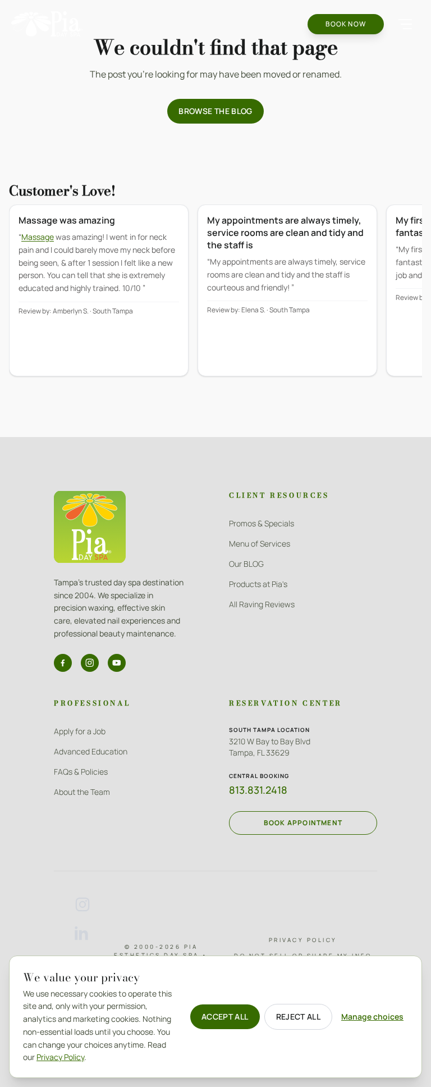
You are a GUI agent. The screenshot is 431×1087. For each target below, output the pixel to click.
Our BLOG (246, 563)
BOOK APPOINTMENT (303, 822)
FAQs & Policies (81, 771)
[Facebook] (63, 663)
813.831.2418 (258, 790)
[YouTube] (117, 663)
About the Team (82, 791)
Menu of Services (259, 543)
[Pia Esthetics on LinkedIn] (82, 933)
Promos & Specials (261, 523)
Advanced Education (90, 751)
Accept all (225, 1016)
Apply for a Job (80, 731)
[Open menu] (405, 24)
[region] (215, 298)
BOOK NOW (345, 24)
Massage (37, 236)
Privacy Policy (303, 940)
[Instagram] (90, 663)
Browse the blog (215, 111)
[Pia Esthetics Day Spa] (47, 24)
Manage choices (372, 1016)
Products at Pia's (258, 584)
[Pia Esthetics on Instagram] (82, 904)
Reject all (298, 1016)
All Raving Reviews (262, 604)
